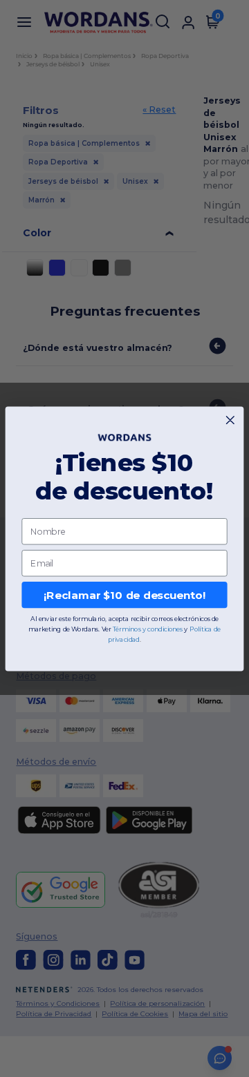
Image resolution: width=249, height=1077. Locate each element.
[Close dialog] (230, 419)
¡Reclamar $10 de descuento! (124, 595)
